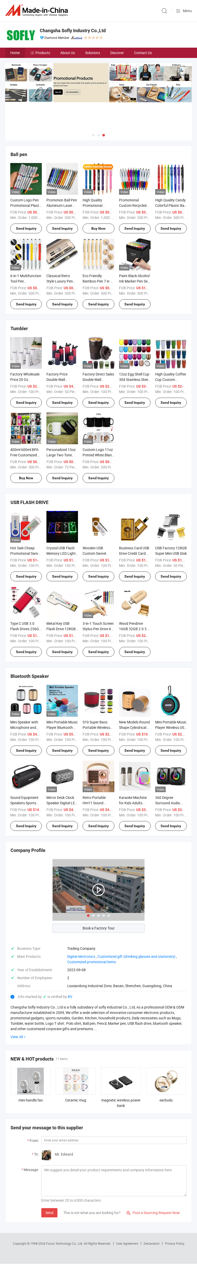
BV (70, 996)
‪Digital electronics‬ (81, 956)
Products (42, 52)
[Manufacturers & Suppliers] (37, 10)
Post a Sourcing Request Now (153, 1212)
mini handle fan (30, 1100)
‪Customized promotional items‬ (91, 961)
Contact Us (143, 52)
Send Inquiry (26, 228)
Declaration (152, 1243)
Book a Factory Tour (99, 928)
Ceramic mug (75, 1100)
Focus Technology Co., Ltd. (65, 1243)
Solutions (92, 52)
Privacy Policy (174, 1243)
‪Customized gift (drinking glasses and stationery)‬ (136, 956)
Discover (117, 52)
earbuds (166, 1100)
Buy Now (98, 228)
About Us (67, 52)
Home (15, 52)
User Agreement (127, 1243)
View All (17, 1036)
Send (49, 1212)
